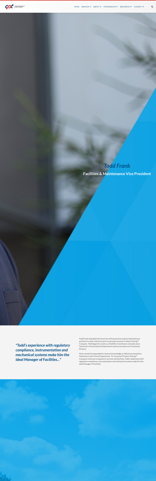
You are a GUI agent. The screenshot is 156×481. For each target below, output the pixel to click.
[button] (152, 6)
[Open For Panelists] (117, 6)
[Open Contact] (143, 6)
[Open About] (100, 6)
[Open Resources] (131, 6)
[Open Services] (90, 6)
